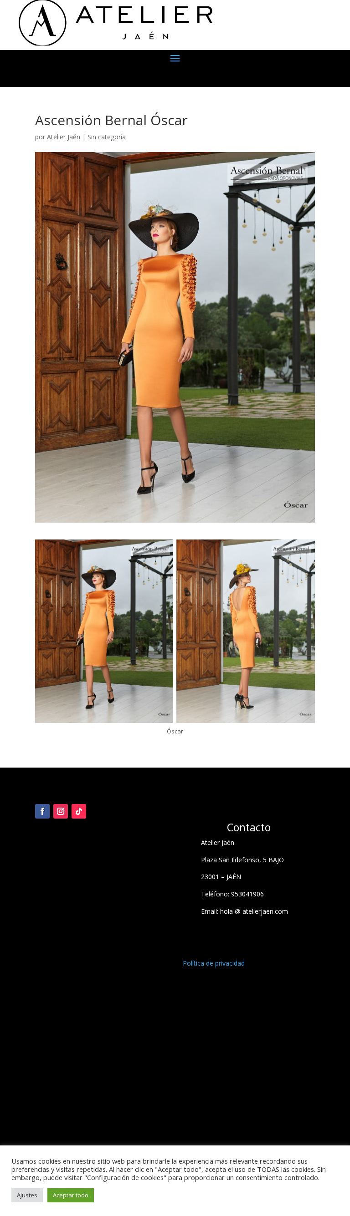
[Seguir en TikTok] (79, 811)
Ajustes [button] (27, 1195)
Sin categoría (107, 136)
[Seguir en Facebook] (42, 811)
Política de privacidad (214, 963)
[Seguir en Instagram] (60, 811)
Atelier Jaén (63, 136)
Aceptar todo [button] (70, 1195)
